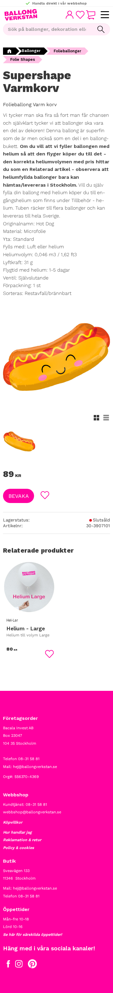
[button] (104, 15)
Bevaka (18, 496)
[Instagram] (19, 965)
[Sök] (101, 29)
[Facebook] (8, 965)
